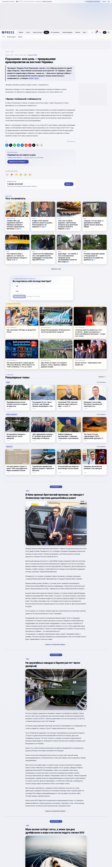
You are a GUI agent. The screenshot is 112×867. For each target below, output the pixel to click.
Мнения (78, 32)
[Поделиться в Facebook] (6, 145)
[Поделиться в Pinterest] (29, 145)
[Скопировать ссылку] (41, 145)
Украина (20, 36)
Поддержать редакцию (93, 1)
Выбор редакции (67, 32)
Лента (28, 32)
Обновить (102, 376)
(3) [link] (12, 260)
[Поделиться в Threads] (33, 145)
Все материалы (102, 382)
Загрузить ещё (56, 269)
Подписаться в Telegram (18, 161)
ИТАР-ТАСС (34, 78)
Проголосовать (19, 296)
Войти (104, 1)
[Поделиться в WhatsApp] (14, 145)
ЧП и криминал (55, 32)
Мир (46, 32)
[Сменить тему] (100, 32)
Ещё (84, 32)
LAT (108, 32)
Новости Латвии (37, 32)
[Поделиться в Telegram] (18, 145)
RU (104, 32)
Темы (3, 36)
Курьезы (9, 446)
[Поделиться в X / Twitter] (10, 145)
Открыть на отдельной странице (56, 644)
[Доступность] (108, 1)
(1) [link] (16, 229)
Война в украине (11, 36)
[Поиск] (92, 32)
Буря (7, 382)
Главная (21, 32)
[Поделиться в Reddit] (26, 145)
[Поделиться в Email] (37, 145)
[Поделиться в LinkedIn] (22, 145)
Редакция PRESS (32, 55)
